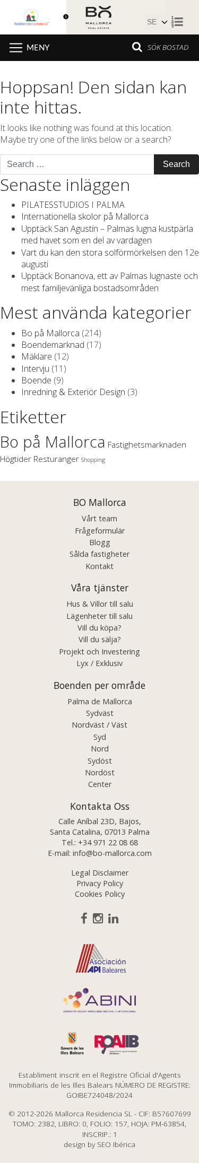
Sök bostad (168, 47)
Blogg (99, 542)
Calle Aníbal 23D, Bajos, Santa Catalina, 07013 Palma (100, 826)
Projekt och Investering (99, 651)
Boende (36, 380)
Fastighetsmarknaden (147, 444)
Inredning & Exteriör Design (73, 392)
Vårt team (99, 518)
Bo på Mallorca (50, 333)
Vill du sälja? (100, 639)
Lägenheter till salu (99, 616)
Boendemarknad (52, 345)
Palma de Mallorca (99, 701)
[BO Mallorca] (82, 16)
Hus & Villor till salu (99, 604)
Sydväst (100, 713)
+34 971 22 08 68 (108, 842)
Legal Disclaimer (99, 873)
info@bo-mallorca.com (112, 853)
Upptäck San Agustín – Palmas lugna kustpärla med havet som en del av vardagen (107, 234)
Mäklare (36, 356)
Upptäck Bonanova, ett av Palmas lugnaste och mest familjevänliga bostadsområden (109, 281)
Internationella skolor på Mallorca (85, 216)
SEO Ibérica (116, 1144)
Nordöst (100, 772)
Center (99, 784)
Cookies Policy (100, 894)
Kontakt (99, 566)
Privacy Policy (99, 883)
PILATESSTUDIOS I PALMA (73, 205)
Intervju (35, 368)
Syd (99, 737)
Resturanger (56, 459)
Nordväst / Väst (99, 725)
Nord (100, 749)
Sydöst (100, 761)
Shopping (93, 460)
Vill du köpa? (99, 628)
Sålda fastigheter (99, 554)
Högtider (15, 459)
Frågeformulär (100, 531)
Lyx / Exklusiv (99, 663)
